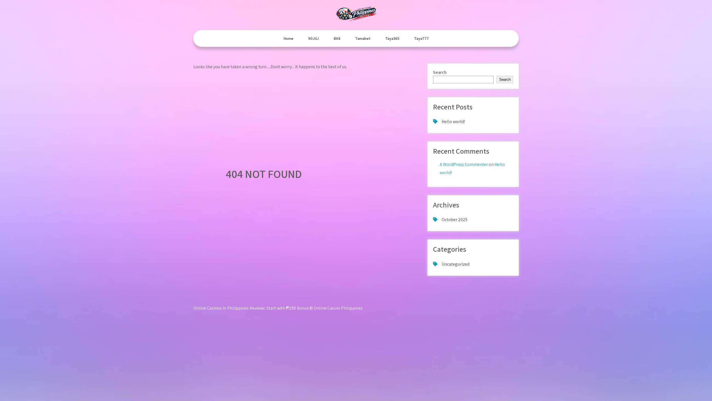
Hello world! (453, 121)
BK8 (336, 38)
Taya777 (421, 38)
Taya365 (392, 38)
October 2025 (455, 219)
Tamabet (362, 38)
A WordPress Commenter (464, 164)
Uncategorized (455, 264)
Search (440, 72)
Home (288, 38)
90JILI (313, 38)
